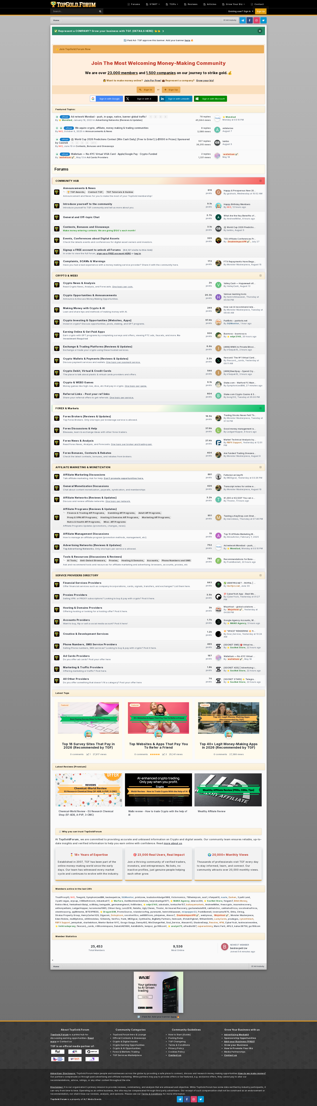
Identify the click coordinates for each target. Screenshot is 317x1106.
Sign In (148, 89)
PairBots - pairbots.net (235, 321)
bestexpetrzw (113, 897)
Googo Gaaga (128, 922)
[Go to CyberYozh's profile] (218, 597)
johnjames (159, 915)
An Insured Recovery (176, 908)
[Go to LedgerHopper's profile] (218, 430)
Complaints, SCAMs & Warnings (84, 261)
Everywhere (86, 11)
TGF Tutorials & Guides (119, 192)
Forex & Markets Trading (126, 1051)
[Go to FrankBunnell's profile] (218, 561)
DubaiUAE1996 (122, 926)
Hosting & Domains (132, 560)
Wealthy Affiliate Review (211, 811)
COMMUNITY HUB (67, 180)
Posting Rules (175, 1038)
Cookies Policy (176, 1051)
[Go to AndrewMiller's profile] (218, 217)
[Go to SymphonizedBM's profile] (218, 384)
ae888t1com (146, 915)
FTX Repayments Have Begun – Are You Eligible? (249, 261)
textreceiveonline (247, 922)
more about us (173, 843)
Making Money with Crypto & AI (84, 308)
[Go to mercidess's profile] (218, 517)
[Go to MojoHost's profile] (218, 610)
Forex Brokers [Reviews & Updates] (87, 416)
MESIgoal (232, 478)
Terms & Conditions (179, 1045)
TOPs (172, 4)
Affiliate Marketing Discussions (84, 474)
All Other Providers (76, 678)
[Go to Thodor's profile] (218, 499)
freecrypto (226, 904)
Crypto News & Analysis (79, 283)
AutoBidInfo (137, 926)
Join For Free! (152, 80)
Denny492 (141, 922)
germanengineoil (120, 904)
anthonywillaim (63, 908)
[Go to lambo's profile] (217, 143)
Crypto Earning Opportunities (129, 1045)
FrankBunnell (234, 562)
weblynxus (206, 915)
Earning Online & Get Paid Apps (84, 331)
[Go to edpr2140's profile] (218, 335)
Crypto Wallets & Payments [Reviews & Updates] (95, 358)
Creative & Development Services (86, 633)
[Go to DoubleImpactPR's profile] (218, 240)
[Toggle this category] (261, 181)
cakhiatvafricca (229, 908)
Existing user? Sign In (240, 11)
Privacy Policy (176, 1048)
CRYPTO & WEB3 (66, 275)
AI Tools (71, 560)
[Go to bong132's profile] (218, 396)
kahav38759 (240, 926)
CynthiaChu (145, 919)
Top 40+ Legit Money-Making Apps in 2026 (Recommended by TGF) (229, 745)
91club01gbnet (190, 919)
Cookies (141, 1099)
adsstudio (164, 904)
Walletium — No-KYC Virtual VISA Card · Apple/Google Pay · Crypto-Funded (114, 154)
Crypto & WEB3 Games (78, 382)
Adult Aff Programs (149, 513)
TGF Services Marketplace (127, 1055)
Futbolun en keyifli (233, 475)
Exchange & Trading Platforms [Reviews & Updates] (97, 346)
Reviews (192, 4)
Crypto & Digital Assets (125, 1041)
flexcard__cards (235, 360)
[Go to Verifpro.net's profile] (218, 585)
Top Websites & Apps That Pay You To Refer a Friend (158, 745)
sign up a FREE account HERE (114, 253)
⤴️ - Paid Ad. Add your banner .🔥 (158, 1016)
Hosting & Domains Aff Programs (119, 517)
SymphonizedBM (236, 385)
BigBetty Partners (161, 919)
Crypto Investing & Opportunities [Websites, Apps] (97, 320)
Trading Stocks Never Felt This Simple (244, 415)
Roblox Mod (61, 904)
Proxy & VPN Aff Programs (82, 517)
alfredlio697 (189, 926)
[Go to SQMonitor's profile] (218, 322)
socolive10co (131, 915)
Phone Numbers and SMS (176, 560)
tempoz (149, 926)
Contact (259, 4)
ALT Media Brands (93, 1099)
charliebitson (90, 922)
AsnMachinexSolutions (136, 901)
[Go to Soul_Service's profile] (218, 634)
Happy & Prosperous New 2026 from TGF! (246, 191)
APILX (230, 926)
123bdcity (105, 919)
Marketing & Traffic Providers (83, 667)
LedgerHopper (235, 432)
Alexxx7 (170, 915)
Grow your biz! (205, 80)
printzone (140, 897)
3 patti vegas (62, 901)
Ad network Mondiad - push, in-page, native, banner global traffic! (109, 116)
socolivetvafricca (248, 908)
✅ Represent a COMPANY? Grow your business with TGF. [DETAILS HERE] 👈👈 (107, 31)
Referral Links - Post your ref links (86, 394)
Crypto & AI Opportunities (127, 1048)
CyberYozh (233, 596)
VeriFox (115, 919)
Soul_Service (234, 634)
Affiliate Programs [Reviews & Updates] (90, 509)
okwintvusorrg (63, 912)
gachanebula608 (197, 908)
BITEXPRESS (92, 912)
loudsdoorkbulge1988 (158, 897)
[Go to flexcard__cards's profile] (218, 360)
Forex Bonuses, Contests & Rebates (87, 452)
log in (137, 253)
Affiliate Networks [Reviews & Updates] (90, 497)
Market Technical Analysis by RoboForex (245, 440)
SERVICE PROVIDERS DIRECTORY (77, 575)
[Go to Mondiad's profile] (217, 118)
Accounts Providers (76, 620)
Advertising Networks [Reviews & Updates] (119, 120)
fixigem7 (228, 901)
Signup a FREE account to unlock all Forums (92, 249)
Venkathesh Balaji (78, 904)
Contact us (66, 1041)
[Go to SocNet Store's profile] (218, 646)
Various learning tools (235, 294)
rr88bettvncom (87, 901)
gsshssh (231, 193)
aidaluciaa (228, 128)
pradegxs (233, 919)
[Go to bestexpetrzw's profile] (224, 946)
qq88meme (78, 912)
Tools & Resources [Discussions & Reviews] (92, 556)
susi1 (204, 897)
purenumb (155, 912)
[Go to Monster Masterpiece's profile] (218, 263)
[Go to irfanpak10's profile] (218, 348)
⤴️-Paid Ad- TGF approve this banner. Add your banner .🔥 (159, 40)
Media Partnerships (235, 1051)
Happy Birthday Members (237, 204)
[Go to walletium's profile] (217, 156)
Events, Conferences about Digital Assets (91, 238)
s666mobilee (92, 919)
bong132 (231, 397)
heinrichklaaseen (236, 297)
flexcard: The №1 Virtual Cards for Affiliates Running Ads (253, 358)
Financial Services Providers (82, 582)
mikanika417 (103, 901)
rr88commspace (104, 926)
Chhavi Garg (114, 908)
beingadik (105, 904)
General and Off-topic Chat (81, 217)
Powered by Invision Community (249, 1101)
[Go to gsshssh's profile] (218, 192)
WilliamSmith (206, 919)
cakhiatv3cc (213, 908)
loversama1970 (221, 912)
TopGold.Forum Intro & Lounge (129, 1034)
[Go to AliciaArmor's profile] (218, 536)
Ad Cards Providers (97, 157)
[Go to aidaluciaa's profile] (217, 130)
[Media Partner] (57, 1051)
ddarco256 (197, 901)
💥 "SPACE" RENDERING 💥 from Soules (244, 631)
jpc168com (254, 926)
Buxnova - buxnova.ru (235, 334)
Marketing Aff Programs (156, 517)
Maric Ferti (219, 926)
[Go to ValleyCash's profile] (218, 285)
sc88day (93, 904)
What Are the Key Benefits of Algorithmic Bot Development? (255, 216)
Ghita (233, 912)
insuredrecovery (242, 904)
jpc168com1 (160, 926)
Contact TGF (95, 192)
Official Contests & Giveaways (129, 1038)
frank (123, 919)
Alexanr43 (187, 922)
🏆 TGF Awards (75, 192)
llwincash (177, 919)
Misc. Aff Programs (115, 522)
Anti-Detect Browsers (92, 560)
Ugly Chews (148, 908)
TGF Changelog (177, 1041)
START (153, 4)
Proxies (113, 560)
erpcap (74, 901)
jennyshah (76, 922)
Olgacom (105, 915)
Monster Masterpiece (238, 264)
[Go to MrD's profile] (218, 206)
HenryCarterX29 (90, 915)
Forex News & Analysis (78, 440)
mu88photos (76, 919)
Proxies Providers (75, 594)
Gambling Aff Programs (121, 513)
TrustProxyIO (62, 897)
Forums (135, 4)
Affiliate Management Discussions (86, 533)
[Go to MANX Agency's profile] (218, 622)
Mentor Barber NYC (108, 922)
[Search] (100, 11)
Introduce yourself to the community (87, 204)
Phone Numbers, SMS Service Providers (90, 644)
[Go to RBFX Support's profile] (218, 443)
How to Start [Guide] (179, 1034)
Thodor (231, 501)
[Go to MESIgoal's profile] (218, 477)
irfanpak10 (232, 349)
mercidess (232, 519)
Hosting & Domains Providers (82, 607)
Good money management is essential (244, 429)
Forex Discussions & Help (80, 428)
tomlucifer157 (178, 904)
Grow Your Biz (234, 4)
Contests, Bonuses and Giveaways (95, 146)
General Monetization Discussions (86, 486)
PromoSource (124, 912)
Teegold (80, 897)
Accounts (152, 560)
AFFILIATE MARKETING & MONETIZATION (82, 467)
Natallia (137, 908)
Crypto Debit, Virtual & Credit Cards (87, 370)
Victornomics (178, 897)
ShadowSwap (201, 922)
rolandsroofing (141, 912)
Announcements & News (98, 131)
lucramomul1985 (97, 908)
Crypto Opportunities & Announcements (90, 295)
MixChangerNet (156, 922)
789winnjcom (194, 897)
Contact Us (128, 1099)
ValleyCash (233, 286)
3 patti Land (244, 897)
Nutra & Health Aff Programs (83, 522)
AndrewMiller (234, 218)
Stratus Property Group (67, 915)
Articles (211, 4)
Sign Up (261, 11)
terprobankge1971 (159, 901)
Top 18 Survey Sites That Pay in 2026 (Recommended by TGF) (88, 745)
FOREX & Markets (67, 408)
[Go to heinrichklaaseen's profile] (218, 297)
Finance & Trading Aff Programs (85, 513)
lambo (226, 141)
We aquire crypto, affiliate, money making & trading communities (112, 128)
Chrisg (240, 912)
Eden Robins (62, 919)
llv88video (136, 904)
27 (93, 142)
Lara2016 (127, 908)
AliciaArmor (233, 537)
